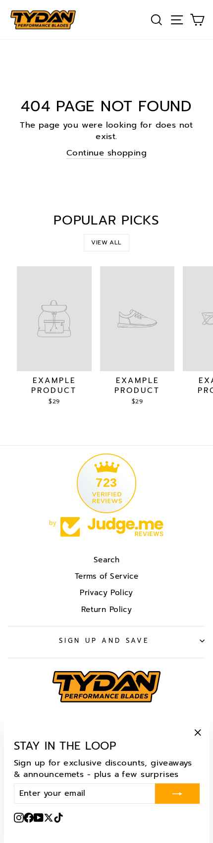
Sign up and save (104, 641)
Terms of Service (107, 576)
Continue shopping (106, 153)
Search (106, 559)
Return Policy (106, 609)
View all (106, 242)
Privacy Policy (106, 592)
